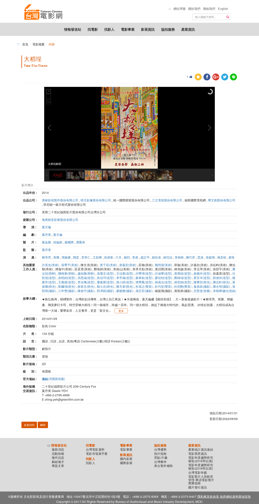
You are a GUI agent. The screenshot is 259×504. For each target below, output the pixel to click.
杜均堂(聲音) (163, 286)
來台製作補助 (163, 465)
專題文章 (58, 465)
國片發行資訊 (197, 487)
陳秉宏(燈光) (202, 282)
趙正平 (145, 257)
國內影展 (126, 458)
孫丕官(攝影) (144, 291)
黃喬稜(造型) (182, 273)
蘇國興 (69, 242)
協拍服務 (168, 29)
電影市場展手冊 (97, 453)
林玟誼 (167, 257)
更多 (121, 311)
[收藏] (198, 77)
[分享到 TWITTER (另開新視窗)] (225, 77)
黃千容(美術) (108, 265)
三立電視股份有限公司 (167, 200)
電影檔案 (38, 44)
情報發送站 (72, 29)
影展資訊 (148, 29)
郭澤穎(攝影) (105, 291)
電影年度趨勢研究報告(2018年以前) (200, 466)
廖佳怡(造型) (163, 278)
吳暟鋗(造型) (66, 278)
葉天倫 (46, 227)
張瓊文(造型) (105, 273)
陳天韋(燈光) (124, 286)
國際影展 (126, 463)
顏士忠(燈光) (105, 286)
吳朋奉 (108, 257)
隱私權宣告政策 (208, 496)
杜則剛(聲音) (182, 286)
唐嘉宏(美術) (127, 265)
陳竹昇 (190, 257)
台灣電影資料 (95, 449)
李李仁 (85, 257)
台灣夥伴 (160, 461)
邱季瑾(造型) (144, 273)
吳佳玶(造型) (105, 278)
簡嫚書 (66, 257)
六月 (118, 257)
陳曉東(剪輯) (66, 273)
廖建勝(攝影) (124, 291)
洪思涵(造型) (86, 278)
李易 (135, 257)
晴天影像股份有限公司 (96, 200)
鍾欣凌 (156, 257)
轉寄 (43, 425)
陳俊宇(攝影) (86, 291)
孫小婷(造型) (124, 282)
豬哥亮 (46, 257)
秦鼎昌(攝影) (202, 286)
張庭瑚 (210, 257)
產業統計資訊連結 (200, 449)
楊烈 (127, 257)
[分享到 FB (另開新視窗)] (207, 77)
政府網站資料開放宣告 (235, 496)
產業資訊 (188, 29)
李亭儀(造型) (124, 278)
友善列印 (29, 425)
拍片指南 (160, 453)
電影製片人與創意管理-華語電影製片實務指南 (201, 480)
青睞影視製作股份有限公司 (60, 200)
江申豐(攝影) (66, 291)
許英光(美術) (50, 265)
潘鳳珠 (80, 242)
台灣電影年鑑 (197, 472)
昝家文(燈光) (86, 286)
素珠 (231, 257)
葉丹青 (46, 234)
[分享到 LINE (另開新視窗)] (233, 77)
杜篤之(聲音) (144, 286)
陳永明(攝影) (221, 286)
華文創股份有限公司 (221, 200)
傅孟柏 (221, 257)
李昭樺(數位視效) (224, 291)
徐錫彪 (57, 242)
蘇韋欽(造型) (144, 278)
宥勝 (56, 257)
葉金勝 (46, 242)
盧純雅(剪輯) (86, 273)
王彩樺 (97, 257)
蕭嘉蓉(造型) (105, 282)
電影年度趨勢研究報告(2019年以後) (200, 459)
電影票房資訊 (197, 453)
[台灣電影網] (43, 12)
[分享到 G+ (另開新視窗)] (216, 77)
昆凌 (200, 257)
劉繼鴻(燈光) (66, 286)
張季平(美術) (69, 265)
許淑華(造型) (163, 273)
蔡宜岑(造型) (202, 278)
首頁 (25, 44)
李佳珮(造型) (86, 282)
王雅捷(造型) (66, 282)
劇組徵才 (58, 461)
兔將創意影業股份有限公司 (60, 219)
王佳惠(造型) (124, 273)
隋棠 (76, 257)
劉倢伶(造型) (221, 278)
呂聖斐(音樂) (202, 291)
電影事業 (128, 29)
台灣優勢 (160, 449)
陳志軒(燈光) (221, 282)
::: (170, 8)
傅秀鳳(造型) (144, 282)
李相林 (179, 257)
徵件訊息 (58, 457)
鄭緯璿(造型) (182, 278)
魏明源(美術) (163, 265)
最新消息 (58, 449)
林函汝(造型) (163, 282)
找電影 (93, 29)
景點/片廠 (160, 457)
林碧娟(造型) (182, 282)
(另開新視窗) (53, 379)
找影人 (109, 29)
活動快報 (58, 453)
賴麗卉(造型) (202, 273)
